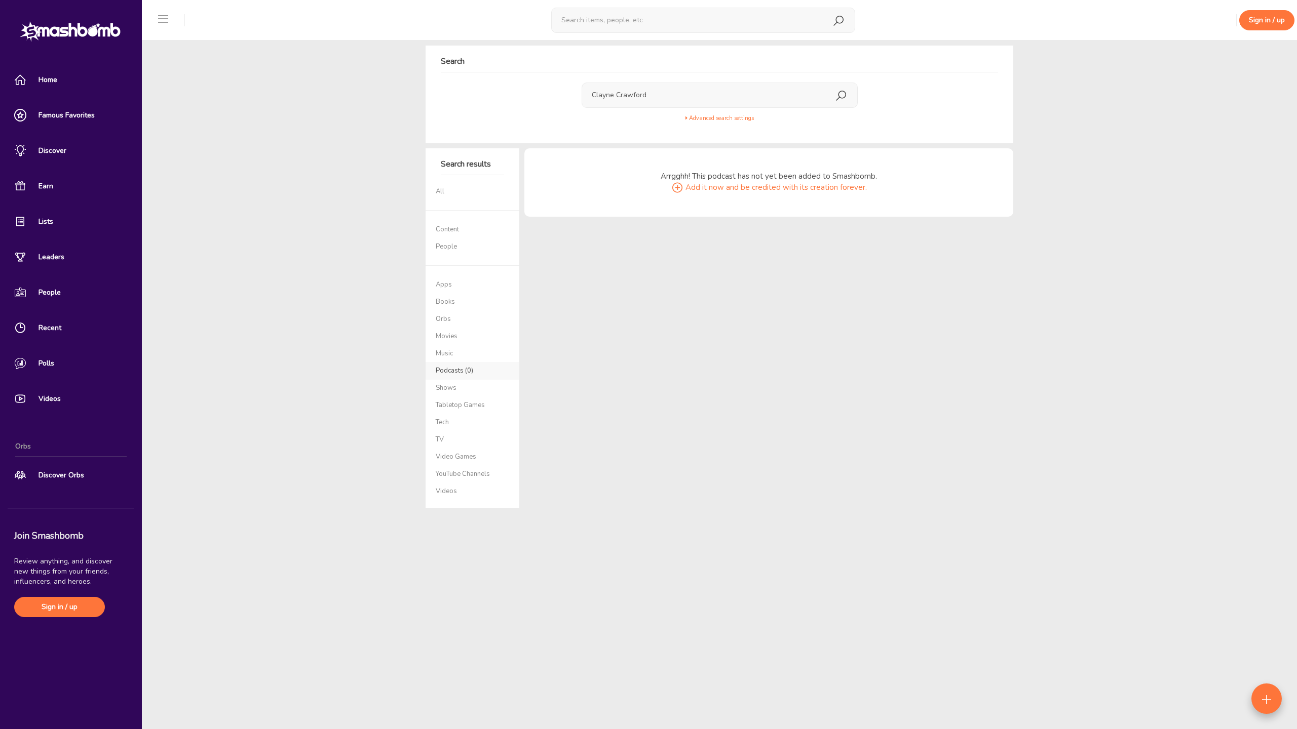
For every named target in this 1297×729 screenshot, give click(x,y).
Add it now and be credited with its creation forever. (775, 187)
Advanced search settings (721, 118)
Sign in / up (60, 607)
